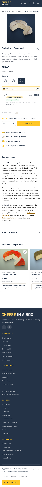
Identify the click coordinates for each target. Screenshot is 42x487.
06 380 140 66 (9, 391)
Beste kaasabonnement (10, 426)
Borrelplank (6, 430)
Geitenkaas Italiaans (9, 218)
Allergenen (5, 408)
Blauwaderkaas (7, 458)
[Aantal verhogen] (13, 123)
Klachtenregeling (7, 356)
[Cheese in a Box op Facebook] (4, 327)
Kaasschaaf (6, 415)
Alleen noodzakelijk (9, 476)
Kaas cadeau (6, 345)
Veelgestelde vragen (9, 373)
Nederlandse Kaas (15, 11)
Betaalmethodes (7, 384)
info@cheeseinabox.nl (11, 394)
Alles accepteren (11, 483)
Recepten (5, 433)
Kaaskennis (5, 411)
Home (4, 11)
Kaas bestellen (7, 338)
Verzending (5, 381)
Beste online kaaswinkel (10, 422)
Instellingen (23, 476)
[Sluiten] (38, 469)
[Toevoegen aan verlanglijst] (38, 49)
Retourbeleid (6, 353)
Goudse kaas (6, 443)
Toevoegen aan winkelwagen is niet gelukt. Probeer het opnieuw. (14, 287)
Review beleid (6, 360)
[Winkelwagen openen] (34, 3)
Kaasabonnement (8, 419)
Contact (5, 377)
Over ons (5, 342)
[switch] (16, 113)
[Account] (29, 3)
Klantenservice (7, 370)
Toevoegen (28, 123)
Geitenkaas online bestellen (11, 451)
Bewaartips (6, 404)
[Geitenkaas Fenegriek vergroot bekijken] (21, 28)
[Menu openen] (38, 3)
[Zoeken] (21, 3)
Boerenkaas (6, 447)
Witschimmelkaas (8, 454)
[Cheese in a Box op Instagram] (9, 327)
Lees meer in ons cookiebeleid (17, 471)
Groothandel (6, 349)
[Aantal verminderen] (4, 123)
